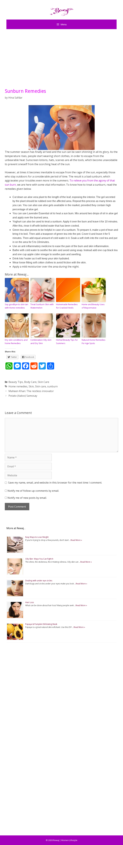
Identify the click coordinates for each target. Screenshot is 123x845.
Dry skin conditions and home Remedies (16, 341)
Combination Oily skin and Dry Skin (40, 341)
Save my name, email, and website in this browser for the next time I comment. (55, 482)
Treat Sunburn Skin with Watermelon (42, 306)
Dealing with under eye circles (38, 580)
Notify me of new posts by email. (27, 498)
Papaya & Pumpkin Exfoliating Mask (41, 624)
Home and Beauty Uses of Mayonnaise (93, 306)
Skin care (40, 386)
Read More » (76, 540)
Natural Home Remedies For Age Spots (93, 341)
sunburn (52, 386)
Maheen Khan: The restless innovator (31, 391)
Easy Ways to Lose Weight (37, 537)
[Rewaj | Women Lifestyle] (61, 11)
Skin (31, 386)
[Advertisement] (61, 58)
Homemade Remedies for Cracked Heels (67, 306)
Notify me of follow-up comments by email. (33, 491)
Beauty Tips (15, 382)
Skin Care (43, 382)
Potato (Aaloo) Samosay (22, 395)
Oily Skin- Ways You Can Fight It (39, 558)
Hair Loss (29, 602)
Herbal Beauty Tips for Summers (67, 341)
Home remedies (17, 386)
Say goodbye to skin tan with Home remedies (16, 306)
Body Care (30, 382)
